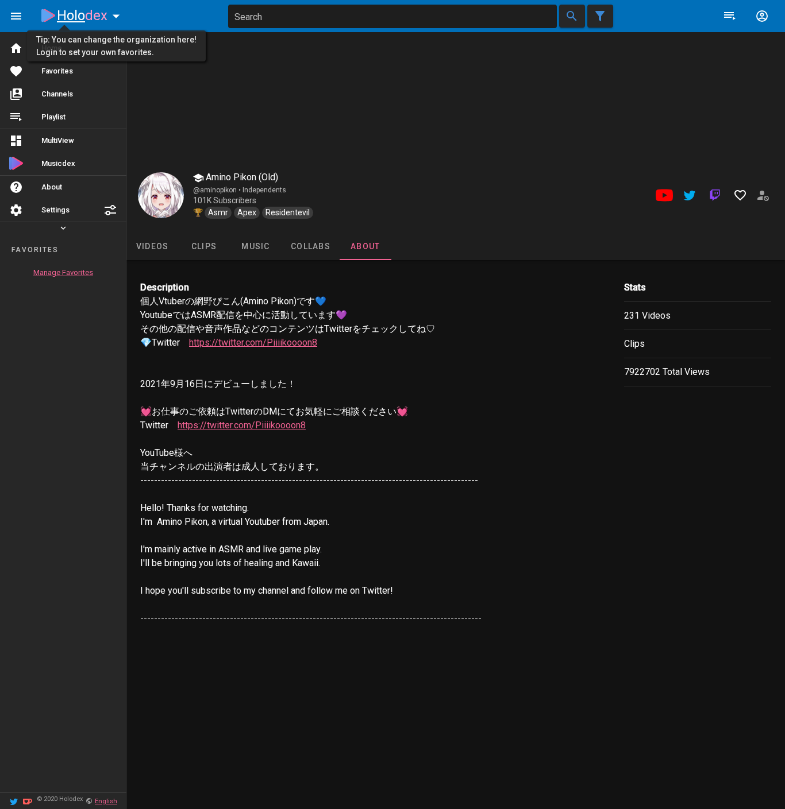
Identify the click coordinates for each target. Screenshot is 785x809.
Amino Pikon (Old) (240, 177)
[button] (110, 210)
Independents (264, 190)
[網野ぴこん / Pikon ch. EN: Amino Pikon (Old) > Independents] (161, 195)
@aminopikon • (218, 190)
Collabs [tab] (310, 246)
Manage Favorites (63, 272)
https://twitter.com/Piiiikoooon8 (253, 342)
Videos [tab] (152, 246)
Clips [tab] (204, 246)
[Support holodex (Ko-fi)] (27, 800)
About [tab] (365, 246)
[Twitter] (13, 800)
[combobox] (392, 16)
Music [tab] (255, 246)
